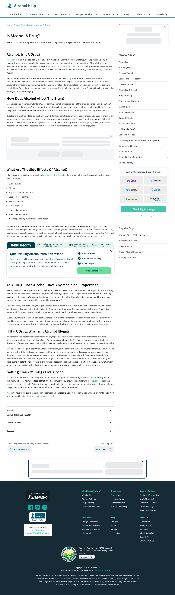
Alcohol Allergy (88, 533)
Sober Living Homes (148, 510)
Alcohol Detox (116, 495)
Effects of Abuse (126, 84)
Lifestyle (114, 521)
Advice (113, 525)
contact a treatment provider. (42, 396)
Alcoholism (124, 61)
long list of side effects (52, 175)
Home (9, 24)
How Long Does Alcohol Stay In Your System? (28, 443)
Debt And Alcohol (127, 134)
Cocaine (71, 66)
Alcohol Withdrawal (128, 240)
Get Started (92, 270)
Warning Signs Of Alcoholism (132, 235)
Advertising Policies (147, 533)
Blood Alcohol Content (129, 101)
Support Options (147, 491)
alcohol (14, 59)
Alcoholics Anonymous (149, 502)
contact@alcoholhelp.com (38, 533)
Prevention (115, 533)
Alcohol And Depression (92, 525)
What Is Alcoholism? (23, 24)
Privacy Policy (145, 525)
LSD (82, 66)
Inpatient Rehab (117, 499)
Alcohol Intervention (148, 499)
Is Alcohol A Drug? (127, 129)
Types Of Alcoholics (128, 123)
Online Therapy (126, 162)
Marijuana (62, 66)
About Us (144, 517)
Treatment (116, 491)
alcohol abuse (94, 380)
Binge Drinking (125, 95)
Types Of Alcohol (126, 117)
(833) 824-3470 (38, 530)
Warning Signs (125, 67)
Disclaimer (144, 529)
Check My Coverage (143, 209)
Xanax (105, 69)
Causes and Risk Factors (130, 78)
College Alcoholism (90, 521)
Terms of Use (145, 521)
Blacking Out (107, 443)
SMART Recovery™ (147, 506)
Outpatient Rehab (118, 502)
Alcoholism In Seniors (91, 529)
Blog (113, 517)
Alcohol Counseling (119, 506)
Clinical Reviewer (14, 422)
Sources (10, 430)
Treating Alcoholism (128, 257)
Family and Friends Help (149, 495)
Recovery (114, 529)
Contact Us (144, 537)
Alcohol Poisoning (127, 112)
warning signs (13, 384)
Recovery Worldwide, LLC (104, 570)
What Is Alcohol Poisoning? (131, 251)
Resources (87, 517)
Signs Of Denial (126, 73)
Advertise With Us (147, 541)
